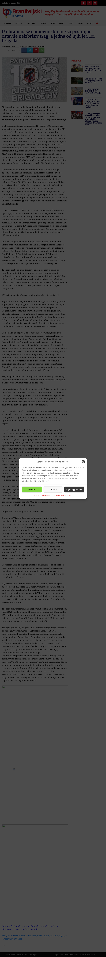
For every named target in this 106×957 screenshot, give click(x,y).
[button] (83, 461)
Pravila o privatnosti (42, 495)
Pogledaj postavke (74, 489)
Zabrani (53, 489)
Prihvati (31, 489)
